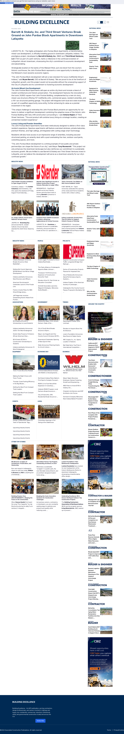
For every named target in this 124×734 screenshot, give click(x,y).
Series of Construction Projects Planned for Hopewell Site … (73, 270)
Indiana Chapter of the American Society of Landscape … (73, 283)
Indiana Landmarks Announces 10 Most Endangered (23, 348)
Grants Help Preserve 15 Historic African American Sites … (23, 335)
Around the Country (96, 304)
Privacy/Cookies (119, 730)
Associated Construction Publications (17, 730)
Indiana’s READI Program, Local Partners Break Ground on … (48, 390)
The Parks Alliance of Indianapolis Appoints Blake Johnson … (49, 268)
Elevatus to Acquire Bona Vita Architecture (72, 329)
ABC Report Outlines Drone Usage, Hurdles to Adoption (93, 205)
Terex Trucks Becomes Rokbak (23, 371)
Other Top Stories (18, 442)
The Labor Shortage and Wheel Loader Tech (93, 193)
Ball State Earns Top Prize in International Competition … (72, 346)
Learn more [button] (51, 1)
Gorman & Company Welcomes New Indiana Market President (73, 398)
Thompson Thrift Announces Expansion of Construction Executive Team (47, 275)
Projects (66, 241)
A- (98, 22)
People (40, 241)
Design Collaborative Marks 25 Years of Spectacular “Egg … (23, 421)
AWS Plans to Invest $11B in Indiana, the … (72, 387)
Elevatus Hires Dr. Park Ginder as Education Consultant (48, 281)
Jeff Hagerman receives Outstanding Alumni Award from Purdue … (23, 297)
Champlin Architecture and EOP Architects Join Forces (73, 392)
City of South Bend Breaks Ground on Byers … (46, 329)
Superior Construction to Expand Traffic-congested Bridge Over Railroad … (73, 262)
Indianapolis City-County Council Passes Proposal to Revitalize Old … (74, 290)
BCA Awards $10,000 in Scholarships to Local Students (23, 322)
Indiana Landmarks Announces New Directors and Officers (23, 278)
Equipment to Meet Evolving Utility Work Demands (93, 255)
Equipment (17, 352)
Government (42, 302)
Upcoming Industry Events (21, 427)
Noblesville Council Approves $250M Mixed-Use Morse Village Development (23, 271)
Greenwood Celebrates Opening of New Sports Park (48, 340)
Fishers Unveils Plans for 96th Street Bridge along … (22, 291)
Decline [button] (2, 3)
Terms (109, 730)
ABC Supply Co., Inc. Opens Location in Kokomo (72, 341)
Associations (18, 302)
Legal (40, 401)
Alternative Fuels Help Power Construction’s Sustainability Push (94, 58)
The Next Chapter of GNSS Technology (94, 101)
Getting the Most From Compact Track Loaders (23, 388)
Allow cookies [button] (9, 3)
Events (15, 401)
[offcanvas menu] (108, 22)
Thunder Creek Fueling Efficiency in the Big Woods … (23, 382)
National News (95, 28)
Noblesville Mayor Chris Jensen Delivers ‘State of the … (48, 322)
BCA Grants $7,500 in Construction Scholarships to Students (22, 341)
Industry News (17, 161)
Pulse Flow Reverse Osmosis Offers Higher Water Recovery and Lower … (93, 539)
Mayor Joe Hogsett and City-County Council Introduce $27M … (49, 335)
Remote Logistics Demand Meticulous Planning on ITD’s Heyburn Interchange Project (93, 574)
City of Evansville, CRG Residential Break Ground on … (48, 396)
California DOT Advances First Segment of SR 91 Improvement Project (93, 347)
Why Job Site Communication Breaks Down (94, 123)
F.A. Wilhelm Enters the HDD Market (72, 372)
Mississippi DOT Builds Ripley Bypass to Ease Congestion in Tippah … (93, 400)
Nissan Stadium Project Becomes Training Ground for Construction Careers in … (93, 433)
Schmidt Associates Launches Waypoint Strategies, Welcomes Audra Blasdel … (48, 288)
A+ (104, 22)
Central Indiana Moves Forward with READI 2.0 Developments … (48, 372)
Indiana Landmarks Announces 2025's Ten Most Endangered (23, 329)
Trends (65, 302)
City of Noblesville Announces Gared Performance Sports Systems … (72, 277)
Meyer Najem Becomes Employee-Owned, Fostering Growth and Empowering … (72, 380)
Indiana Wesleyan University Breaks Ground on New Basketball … (22, 262)
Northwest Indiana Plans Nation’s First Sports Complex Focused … (48, 379)
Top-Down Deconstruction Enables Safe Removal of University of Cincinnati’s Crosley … (93, 366)
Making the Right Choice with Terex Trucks (22, 377)
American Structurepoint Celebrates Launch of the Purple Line (23, 284)
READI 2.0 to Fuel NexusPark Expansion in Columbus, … (47, 385)
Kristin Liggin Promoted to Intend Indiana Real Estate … (48, 261)
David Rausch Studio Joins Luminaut (71, 322)
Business (66, 352)
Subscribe (40, 721)
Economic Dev (43, 352)
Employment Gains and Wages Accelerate (94, 79)
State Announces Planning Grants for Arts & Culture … (49, 346)
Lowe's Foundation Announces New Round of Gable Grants (73, 335)
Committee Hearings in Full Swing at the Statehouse (46, 421)
